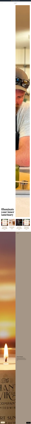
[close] (30, 0)
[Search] (2, 3)
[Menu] (0, 3)
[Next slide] (21, 222)
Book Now (28, 422)
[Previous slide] (16, 222)
